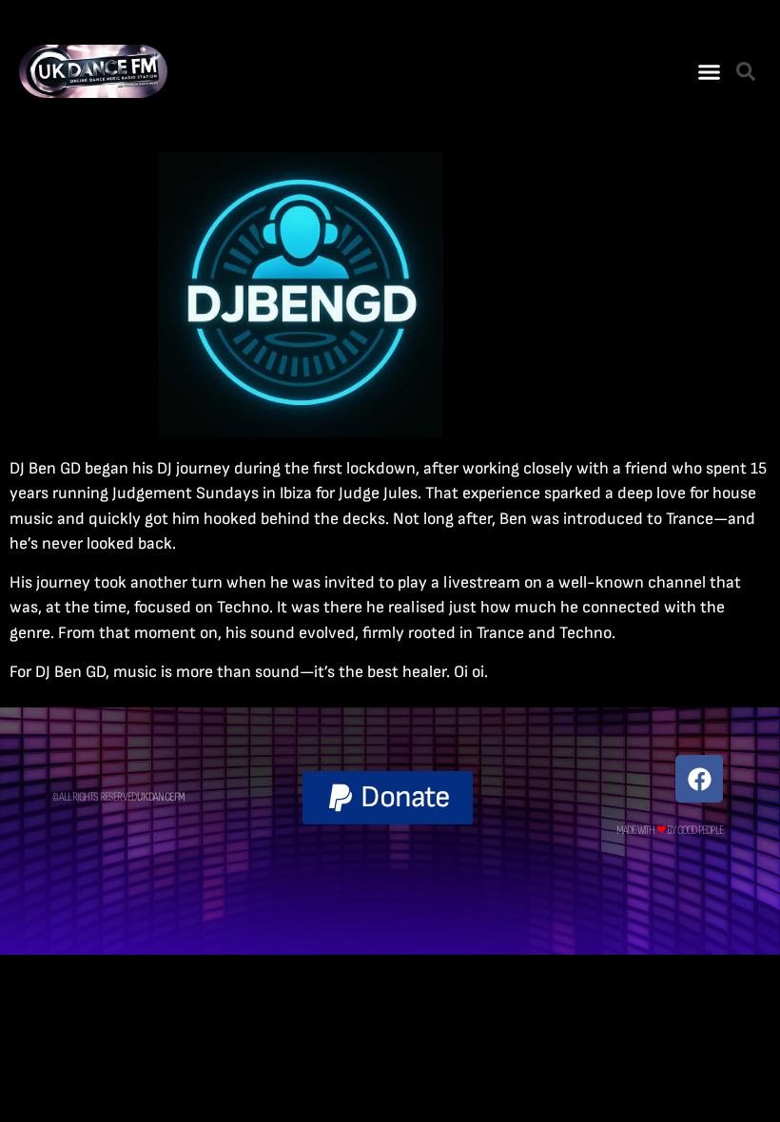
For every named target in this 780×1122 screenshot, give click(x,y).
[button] (710, 71)
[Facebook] (699, 779)
